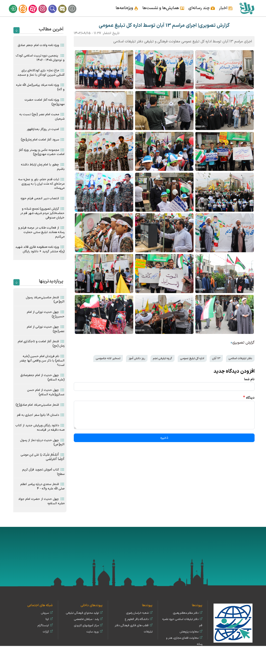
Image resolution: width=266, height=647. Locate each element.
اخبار (223, 8)
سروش (45, 613)
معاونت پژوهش (189, 632)
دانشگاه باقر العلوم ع (137, 619)
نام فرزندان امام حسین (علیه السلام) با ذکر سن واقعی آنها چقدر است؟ (41, 360)
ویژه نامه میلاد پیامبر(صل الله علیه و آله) (40, 87)
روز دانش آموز (137, 358)
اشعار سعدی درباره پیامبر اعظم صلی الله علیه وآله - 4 (42, 486)
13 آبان (216, 358)
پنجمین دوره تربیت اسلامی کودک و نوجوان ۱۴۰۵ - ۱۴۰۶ (40, 57)
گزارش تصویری (243, 342)
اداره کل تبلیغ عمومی (192, 358)
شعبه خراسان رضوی (137, 613)
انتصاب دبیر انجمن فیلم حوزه (40, 198)
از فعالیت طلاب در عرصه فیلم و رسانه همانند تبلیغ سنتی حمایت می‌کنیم (41, 232)
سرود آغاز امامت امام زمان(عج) (40, 139)
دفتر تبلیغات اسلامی (240, 358)
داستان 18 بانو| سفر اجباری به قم (38, 415)
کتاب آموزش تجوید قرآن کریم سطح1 (43, 471)
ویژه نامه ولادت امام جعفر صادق (38, 45)
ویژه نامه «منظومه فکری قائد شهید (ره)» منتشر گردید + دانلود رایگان (39, 249)
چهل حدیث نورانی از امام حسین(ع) (45, 314)
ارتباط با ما (66, 5)
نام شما (249, 379)
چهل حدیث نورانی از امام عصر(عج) (45, 329)
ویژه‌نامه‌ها (124, 8)
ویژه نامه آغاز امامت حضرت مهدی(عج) (44, 102)
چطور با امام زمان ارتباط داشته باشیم (42, 166)
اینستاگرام (46, 5)
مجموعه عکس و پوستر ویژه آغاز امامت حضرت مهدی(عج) (41, 152)
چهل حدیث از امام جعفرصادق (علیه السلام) (42, 377)
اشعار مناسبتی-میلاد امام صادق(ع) (37, 405)
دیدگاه (250, 397)
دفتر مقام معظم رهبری (185, 613)
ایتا (26, 5)
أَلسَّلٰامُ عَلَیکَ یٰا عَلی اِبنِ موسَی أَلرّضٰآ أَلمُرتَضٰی (42, 457)
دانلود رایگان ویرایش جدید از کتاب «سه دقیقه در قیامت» (40, 427)
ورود (16, 5)
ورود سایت (93, 632)
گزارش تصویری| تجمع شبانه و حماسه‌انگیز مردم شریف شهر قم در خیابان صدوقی (42, 213)
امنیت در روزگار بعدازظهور (43, 129)
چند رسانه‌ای (199, 8)
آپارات (36, 5)
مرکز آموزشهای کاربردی (86, 625)
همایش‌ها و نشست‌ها (160, 8)
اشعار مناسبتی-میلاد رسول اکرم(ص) (45, 299)
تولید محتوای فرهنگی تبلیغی (82, 613)
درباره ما (76, 5)
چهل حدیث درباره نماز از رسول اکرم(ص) (42, 442)
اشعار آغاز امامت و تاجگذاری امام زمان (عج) (41, 343)
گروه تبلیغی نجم (162, 358)
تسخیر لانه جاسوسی (108, 358)
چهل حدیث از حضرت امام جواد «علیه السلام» (41, 501)
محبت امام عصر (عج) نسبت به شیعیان (41, 116)
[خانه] (247, 8)
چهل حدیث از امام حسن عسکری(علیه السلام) (45, 392)
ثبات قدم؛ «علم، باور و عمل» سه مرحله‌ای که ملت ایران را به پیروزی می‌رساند (41, 184)
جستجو (56, 5)
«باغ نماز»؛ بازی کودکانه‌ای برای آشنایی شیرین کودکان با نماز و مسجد (40, 72)
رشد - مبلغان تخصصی (86, 619)
